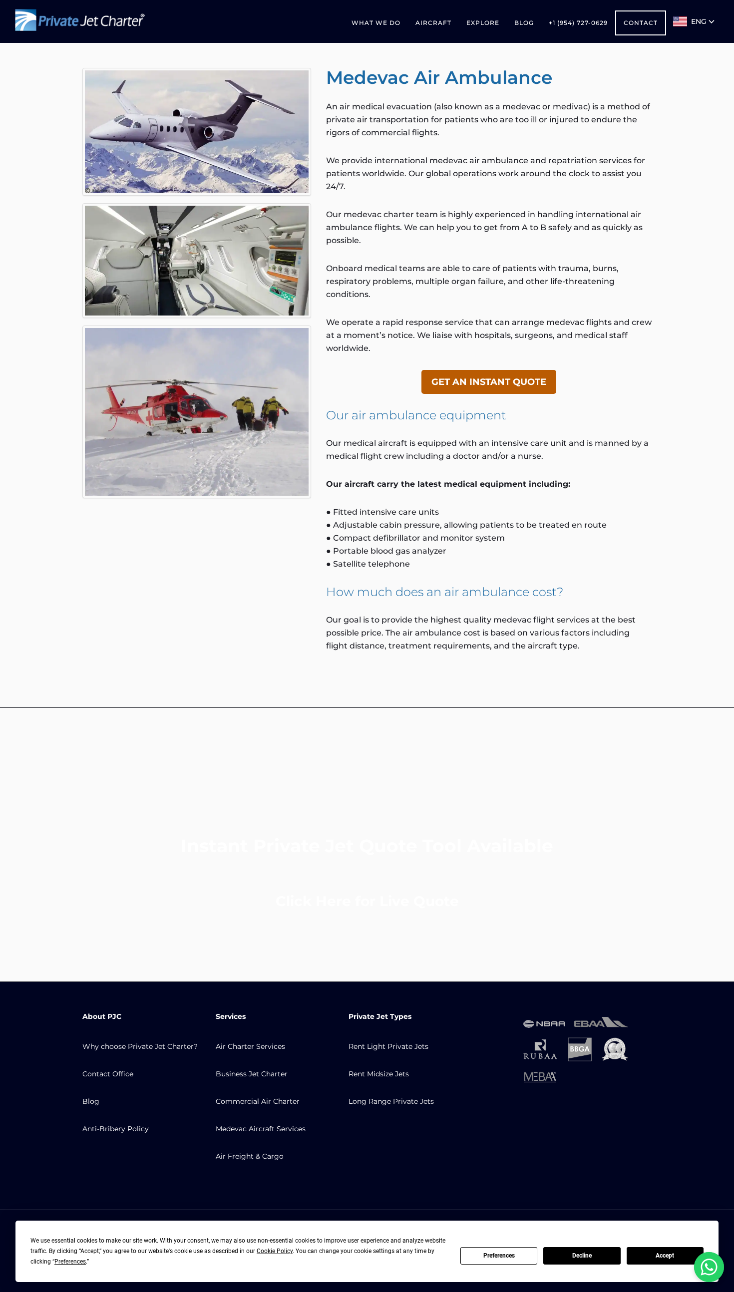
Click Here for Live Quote (367, 901)
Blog (524, 22)
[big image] (196, 132)
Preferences (499, 1255)
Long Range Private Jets (391, 1101)
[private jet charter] (80, 21)
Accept (665, 1255)
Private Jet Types (380, 1016)
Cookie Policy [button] (275, 1251)
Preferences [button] (70, 1261)
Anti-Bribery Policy (115, 1128)
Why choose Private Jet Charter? (140, 1046)
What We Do (376, 22)
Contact (641, 22)
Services (231, 1016)
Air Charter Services (250, 1046)
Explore (482, 22)
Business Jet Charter (252, 1073)
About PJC (101, 1016)
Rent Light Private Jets (388, 1046)
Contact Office (107, 1073)
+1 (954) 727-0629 (578, 22)
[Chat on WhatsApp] (709, 1267)
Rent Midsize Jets (379, 1073)
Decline (582, 1255)
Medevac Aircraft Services (261, 1128)
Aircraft (433, 22)
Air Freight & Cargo (250, 1156)
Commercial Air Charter (258, 1101)
